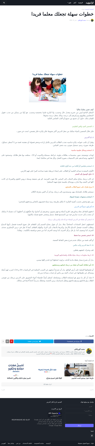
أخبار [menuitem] (74, 2)
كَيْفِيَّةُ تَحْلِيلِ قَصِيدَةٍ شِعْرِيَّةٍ (54, 378)
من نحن (18, 443)
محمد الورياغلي (79, 349)
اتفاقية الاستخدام (27, 443)
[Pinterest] (11, 341)
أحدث (91, 390)
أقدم (3, 390)
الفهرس (3, 443)
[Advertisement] (47, 47)
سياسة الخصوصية (39, 443)
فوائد (82, 9)
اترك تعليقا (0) (47, 384)
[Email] (7, 341)
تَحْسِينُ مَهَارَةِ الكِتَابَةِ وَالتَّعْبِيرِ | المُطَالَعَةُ (19, 378)
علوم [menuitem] (70, 2)
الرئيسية (48, 443)
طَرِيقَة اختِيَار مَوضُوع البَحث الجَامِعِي (82, 378)
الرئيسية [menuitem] (80, 2)
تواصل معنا (11, 443)
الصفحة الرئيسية (89, 9)
